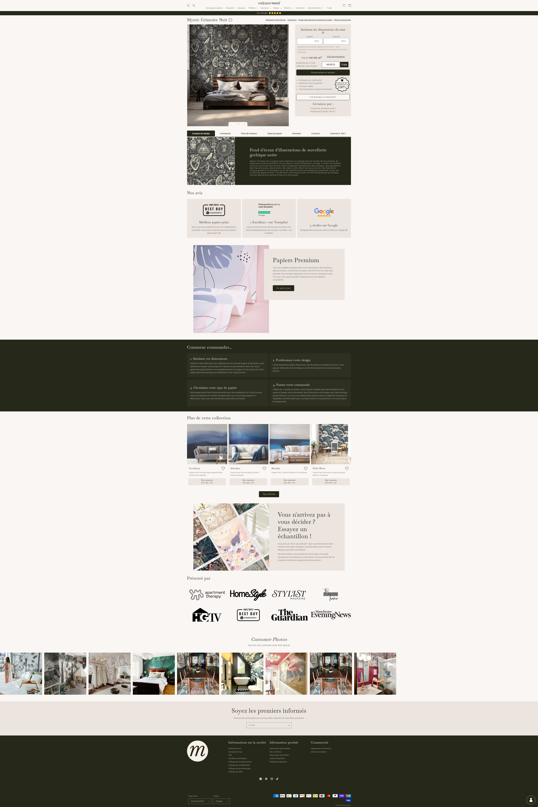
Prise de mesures (249, 133)
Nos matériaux (276, 752)
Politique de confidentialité (239, 765)
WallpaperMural (346, 805)
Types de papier (274, 133)
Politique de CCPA (235, 772)
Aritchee (235, 468)
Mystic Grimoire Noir (342, 20)
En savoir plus (283, 288)
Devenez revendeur (318, 752)
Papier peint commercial (321, 748)
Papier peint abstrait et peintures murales (315, 20)
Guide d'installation (277, 758)
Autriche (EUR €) (197, 801)
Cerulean (194, 468)
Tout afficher (269, 494)
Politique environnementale (239, 768)
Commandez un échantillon (323, 97)
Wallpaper (276, 20)
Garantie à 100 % (338, 133)
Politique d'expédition (278, 762)
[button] (188, 5)
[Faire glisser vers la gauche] (232, 124)
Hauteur (336, 36)
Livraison (315, 133)
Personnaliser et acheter (323, 72)
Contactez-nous (234, 748)
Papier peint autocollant (279, 755)
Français (219, 801)
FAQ (230, 755)
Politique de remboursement (240, 762)
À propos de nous (235, 752)
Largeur (309, 36)
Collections (292, 20)
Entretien (296, 133)
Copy (344, 64)
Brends (276, 468)
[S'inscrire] (289, 725)
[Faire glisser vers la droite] (244, 124)
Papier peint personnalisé (280, 748)
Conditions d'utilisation (237, 758)
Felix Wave (319, 468)
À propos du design (201, 133)
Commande (225, 133)
